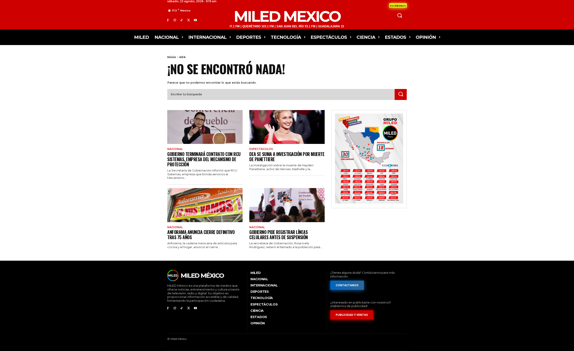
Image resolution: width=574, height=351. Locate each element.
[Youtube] (195, 20)
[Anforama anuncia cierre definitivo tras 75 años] (205, 205)
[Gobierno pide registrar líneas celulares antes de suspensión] (287, 205)
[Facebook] (167, 20)
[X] (188, 20)
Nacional (175, 149)
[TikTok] (181, 20)
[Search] (401, 94)
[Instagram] (174, 20)
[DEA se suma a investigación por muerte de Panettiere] (287, 127)
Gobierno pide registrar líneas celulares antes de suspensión (278, 234)
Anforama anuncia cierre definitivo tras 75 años (201, 234)
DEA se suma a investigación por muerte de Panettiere (286, 156)
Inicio (171, 57)
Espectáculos (261, 149)
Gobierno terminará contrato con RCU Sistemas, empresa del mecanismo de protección (204, 159)
